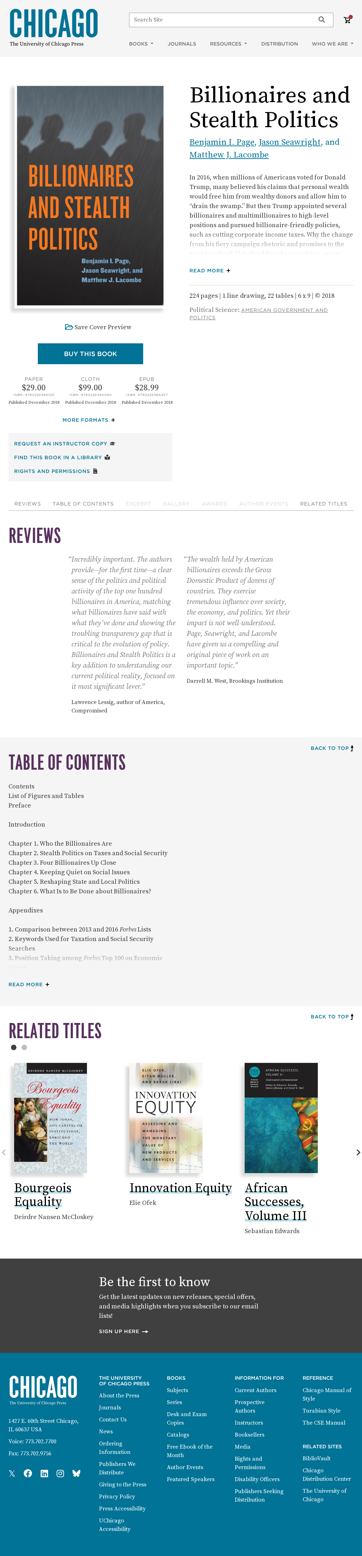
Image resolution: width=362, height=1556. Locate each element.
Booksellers (249, 1434)
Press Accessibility (122, 1508)
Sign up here (124, 1331)
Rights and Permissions (56, 471)
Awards (214, 504)
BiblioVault (317, 1458)
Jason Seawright (290, 142)
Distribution (279, 44)
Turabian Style (321, 1410)
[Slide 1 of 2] (13, 1047)
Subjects (177, 1390)
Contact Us (113, 1419)
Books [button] (139, 44)
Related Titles (324, 504)
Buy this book (103, 353)
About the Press (119, 1395)
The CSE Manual (324, 1422)
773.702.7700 (40, 1441)
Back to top (330, 748)
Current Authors (255, 1390)
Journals (182, 44)
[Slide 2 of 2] (24, 1047)
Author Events (263, 504)
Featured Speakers (191, 1479)
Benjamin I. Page (221, 142)
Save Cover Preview (103, 327)
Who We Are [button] (330, 44)
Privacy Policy (117, 1496)
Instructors (249, 1422)
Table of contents (83, 504)
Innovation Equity (180, 1188)
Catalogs (178, 1434)
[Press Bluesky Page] (76, 1474)
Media (243, 1446)
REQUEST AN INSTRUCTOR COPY (65, 443)
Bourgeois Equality (42, 1196)
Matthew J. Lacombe (229, 155)
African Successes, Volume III (276, 1202)
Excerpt (138, 504)
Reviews (27, 504)
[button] (90, 420)
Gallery (176, 504)
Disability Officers (257, 1479)
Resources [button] (226, 44)
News (106, 1431)
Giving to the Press (122, 1484)
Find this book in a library (62, 457)
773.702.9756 (35, 1453)
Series (174, 1402)
